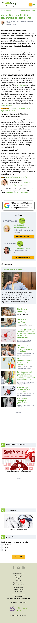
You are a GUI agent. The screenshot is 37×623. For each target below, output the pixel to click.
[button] (13, 568)
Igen (6, 550)
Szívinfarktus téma (11, 192)
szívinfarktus (21, 85)
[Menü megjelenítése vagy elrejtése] (34, 4)
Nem (6, 547)
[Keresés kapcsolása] (30, 4)
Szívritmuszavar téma (23, 192)
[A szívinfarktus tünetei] (18, 282)
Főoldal (3, 10)
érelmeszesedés (6, 105)
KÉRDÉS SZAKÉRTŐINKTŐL (24, 236)
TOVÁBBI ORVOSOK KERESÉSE (23, 257)
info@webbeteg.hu (20, 602)
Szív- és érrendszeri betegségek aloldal (24, 10)
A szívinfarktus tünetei (12, 269)
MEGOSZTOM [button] (17, 197)
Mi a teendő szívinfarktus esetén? (16, 177)
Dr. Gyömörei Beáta (22, 248)
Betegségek (9, 10)
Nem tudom (8, 544)
